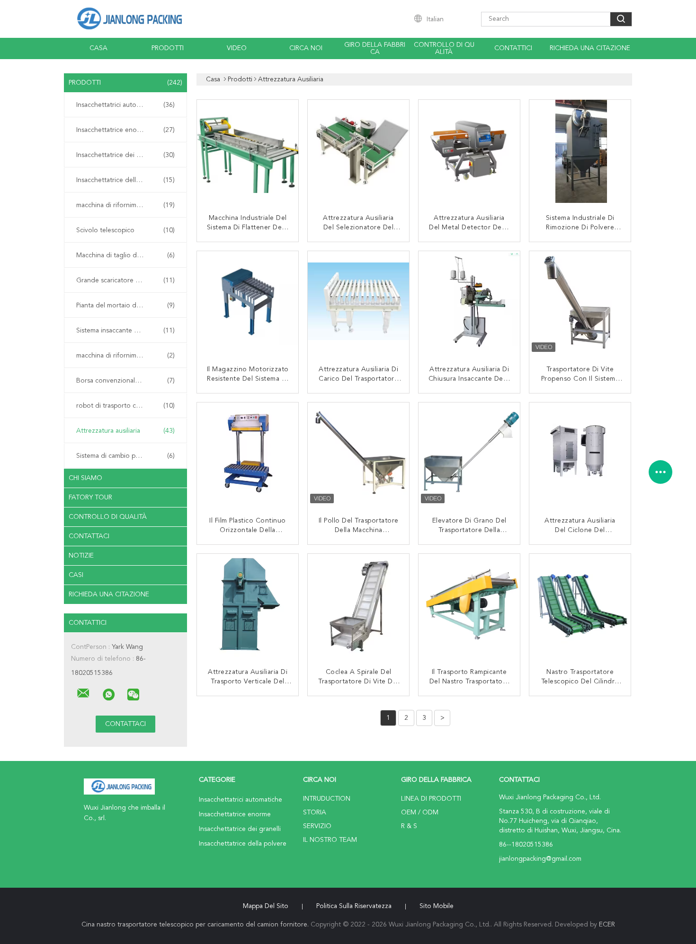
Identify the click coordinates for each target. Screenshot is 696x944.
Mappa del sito (265, 906)
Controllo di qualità (444, 48)
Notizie (81, 555)
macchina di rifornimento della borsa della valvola (127, 205)
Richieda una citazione (590, 48)
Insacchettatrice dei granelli (125, 155)
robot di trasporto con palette (125, 405)
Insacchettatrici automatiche (125, 105)
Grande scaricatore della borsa (125, 280)
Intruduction (326, 798)
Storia (314, 812)
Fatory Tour (90, 497)
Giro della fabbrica (374, 48)
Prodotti (168, 48)
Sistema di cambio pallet (125, 456)
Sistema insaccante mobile (125, 330)
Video (237, 48)
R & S (409, 826)
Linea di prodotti (431, 798)
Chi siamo (85, 478)
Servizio (317, 826)
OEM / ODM (419, 812)
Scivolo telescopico (125, 230)
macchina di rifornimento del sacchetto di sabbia (127, 355)
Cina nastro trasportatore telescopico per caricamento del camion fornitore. (196, 924)
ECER (607, 924)
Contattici (513, 48)
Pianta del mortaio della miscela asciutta (127, 305)
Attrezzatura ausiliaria (125, 431)
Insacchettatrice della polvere (125, 180)
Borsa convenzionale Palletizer (125, 380)
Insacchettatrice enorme (125, 130)
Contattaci (89, 536)
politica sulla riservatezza (354, 906)
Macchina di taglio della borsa (125, 255)
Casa (98, 48)
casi (76, 575)
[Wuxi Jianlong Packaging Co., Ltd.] (83, 693)
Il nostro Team (330, 840)
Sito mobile (436, 906)
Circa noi (305, 48)
